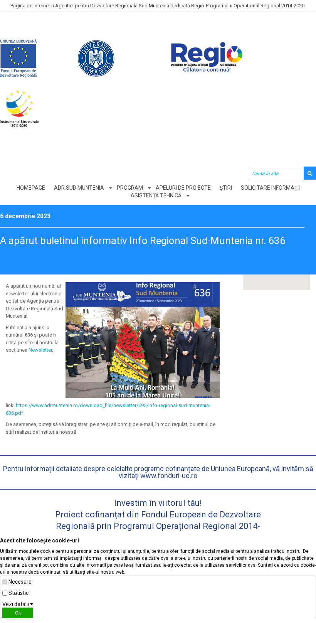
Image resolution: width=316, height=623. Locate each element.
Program (130, 188)
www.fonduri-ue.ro (168, 475)
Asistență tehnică (156, 195)
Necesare (20, 582)
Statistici (19, 593)
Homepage (31, 188)
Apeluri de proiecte (183, 188)
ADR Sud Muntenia (79, 188)
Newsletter (40, 350)
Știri (226, 188)
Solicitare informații (270, 188)
